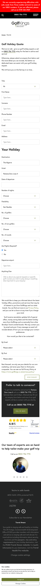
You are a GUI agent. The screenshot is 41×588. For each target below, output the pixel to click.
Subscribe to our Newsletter (20, 517)
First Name (5, 92)
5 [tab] (27, 477)
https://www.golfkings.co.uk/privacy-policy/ (18, 372)
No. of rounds (6, 235)
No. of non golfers (8, 224)
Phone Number (7, 114)
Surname (5, 103)
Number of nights (8, 190)
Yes (4, 250)
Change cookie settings (20, 555)
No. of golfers (6, 212)
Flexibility (5, 201)
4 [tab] (24, 477)
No (4, 254)
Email (3, 125)
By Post (4, 353)
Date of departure (8, 179)
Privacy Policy (33, 308)
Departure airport (8, 260)
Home (3, 35)
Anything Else (6, 271)
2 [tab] (17, 477)
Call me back (20, 411)
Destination (6, 157)
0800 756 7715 (20, 14)
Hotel (4, 168)
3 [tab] (20, 477)
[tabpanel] (20, 466)
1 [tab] (14, 477)
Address (4, 136)
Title (3, 81)
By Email (5, 342)
